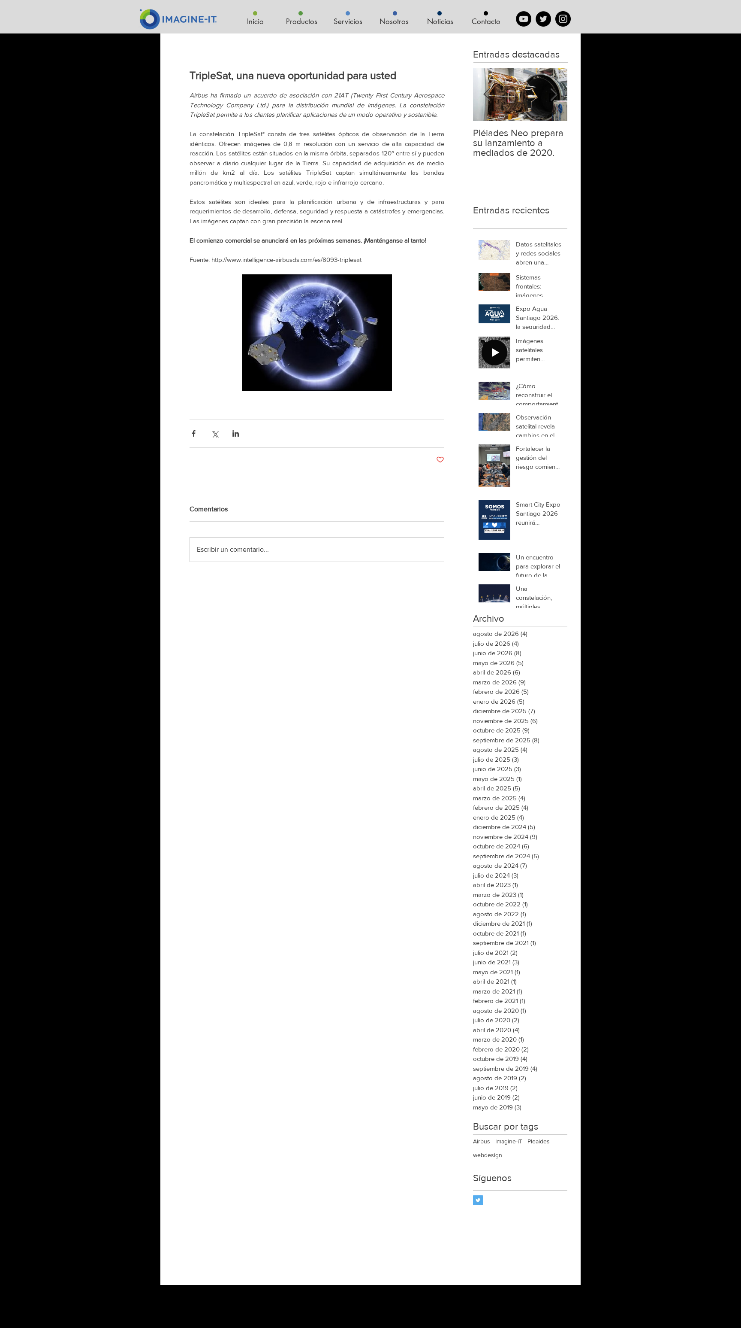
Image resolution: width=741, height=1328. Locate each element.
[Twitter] (543, 19)
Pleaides (538, 1141)
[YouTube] (523, 19)
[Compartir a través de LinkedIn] (236, 433)
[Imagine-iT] (478, 1200)
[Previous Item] (487, 94)
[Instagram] (563, 19)
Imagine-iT (508, 1141)
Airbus (481, 1141)
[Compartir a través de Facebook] (194, 433)
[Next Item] (553, 94)
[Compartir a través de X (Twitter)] (215, 433)
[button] (301, 21)
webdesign (487, 1155)
